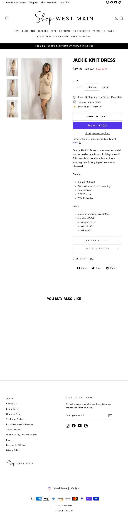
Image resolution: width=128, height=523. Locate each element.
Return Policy (12, 408)
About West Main (49, 2)
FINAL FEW (44, 36)
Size (76, 80)
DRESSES (42, 31)
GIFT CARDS (61, 36)
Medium (92, 87)
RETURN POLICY (97, 240)
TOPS (54, 31)
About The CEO (13, 429)
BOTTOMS (65, 31)
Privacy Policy (13, 450)
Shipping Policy (13, 414)
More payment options (97, 133)
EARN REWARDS (81, 36)
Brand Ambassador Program (20, 424)
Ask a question (97, 248)
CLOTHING (28, 31)
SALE (111, 31)
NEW (17, 31)
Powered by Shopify (64, 510)
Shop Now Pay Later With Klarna (21, 434)
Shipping (33, 2)
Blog (8, 439)
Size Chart (65, 2)
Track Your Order (14, 419)
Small (79, 87)
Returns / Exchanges (16, 2)
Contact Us (11, 403)
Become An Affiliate (16, 445)
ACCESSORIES (81, 31)
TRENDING (99, 31)
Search (9, 398)
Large (105, 87)
